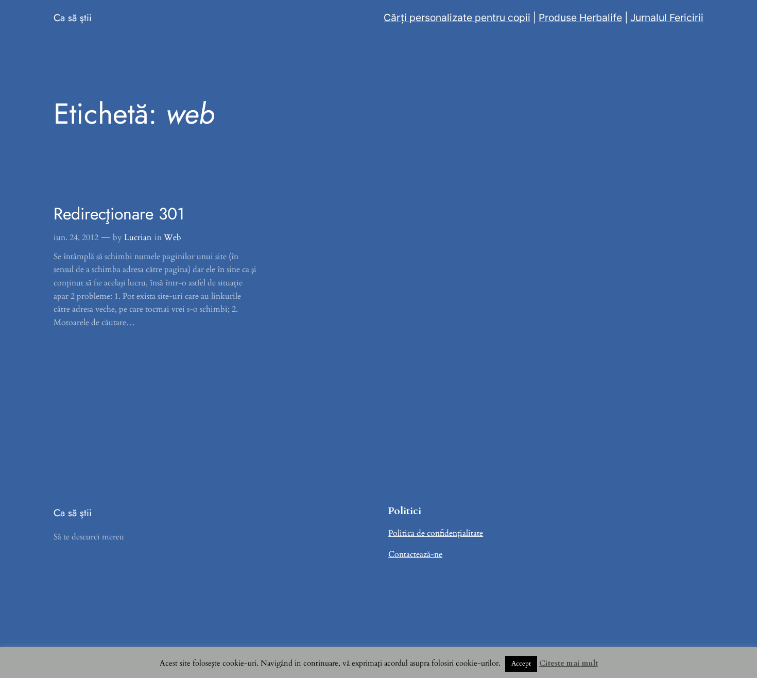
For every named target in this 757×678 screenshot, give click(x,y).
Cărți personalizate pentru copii (457, 17)
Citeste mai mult (568, 663)
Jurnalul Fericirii (666, 17)
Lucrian (137, 237)
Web (172, 237)
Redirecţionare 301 (119, 214)
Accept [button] (521, 663)
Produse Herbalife (580, 17)
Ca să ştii (73, 17)
